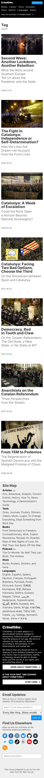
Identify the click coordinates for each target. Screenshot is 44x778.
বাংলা (32, 603)
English (6, 574)
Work (26, 534)
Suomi (18, 585)
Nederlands (9, 600)
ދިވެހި (13, 614)
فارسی (25, 596)
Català (6, 614)
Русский (19, 581)
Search (12, 10)
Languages (22, 10)
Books (4, 7)
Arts (4, 494)
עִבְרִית (25, 607)
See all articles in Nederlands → (17, 14)
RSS (13, 491)
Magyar (6, 596)
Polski (29, 581)
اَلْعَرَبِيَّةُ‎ (5, 603)
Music (15, 515)
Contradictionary (12, 534)
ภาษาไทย (35, 607)
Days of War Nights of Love (18, 541)
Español (16, 574)
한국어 (14, 603)
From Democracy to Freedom (19, 530)
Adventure (14, 494)
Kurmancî (32, 614)
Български (8, 589)
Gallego (20, 614)
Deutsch (7, 578)
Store (4, 10)
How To (25, 497)
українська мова (12, 611)
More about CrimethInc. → (25, 667)
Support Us (37, 3)
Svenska (7, 607)
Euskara (29, 592)
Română (24, 603)
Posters (25, 512)
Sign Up (36, 718)
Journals (15, 512)
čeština (19, 592)
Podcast (7, 548)
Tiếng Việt (29, 611)
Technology (9, 501)
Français (18, 578)
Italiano (26, 574)
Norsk (5, 618)
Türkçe (16, 596)
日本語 (27, 585)
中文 (18, 589)
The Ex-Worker (11, 552)
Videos (6, 515)
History (16, 497)
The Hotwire (17, 556)
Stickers (35, 512)
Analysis (26, 494)
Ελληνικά (7, 585)
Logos (23, 515)
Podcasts (30, 7)
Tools (21, 7)
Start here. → (32, 682)
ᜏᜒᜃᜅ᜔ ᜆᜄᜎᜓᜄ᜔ (19, 618)
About (33, 10)
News (34, 497)
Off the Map (34, 545)
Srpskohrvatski (25, 600)
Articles (7, 490)
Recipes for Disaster (27, 537)
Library (12, 7)
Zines (5, 512)
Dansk (17, 607)
